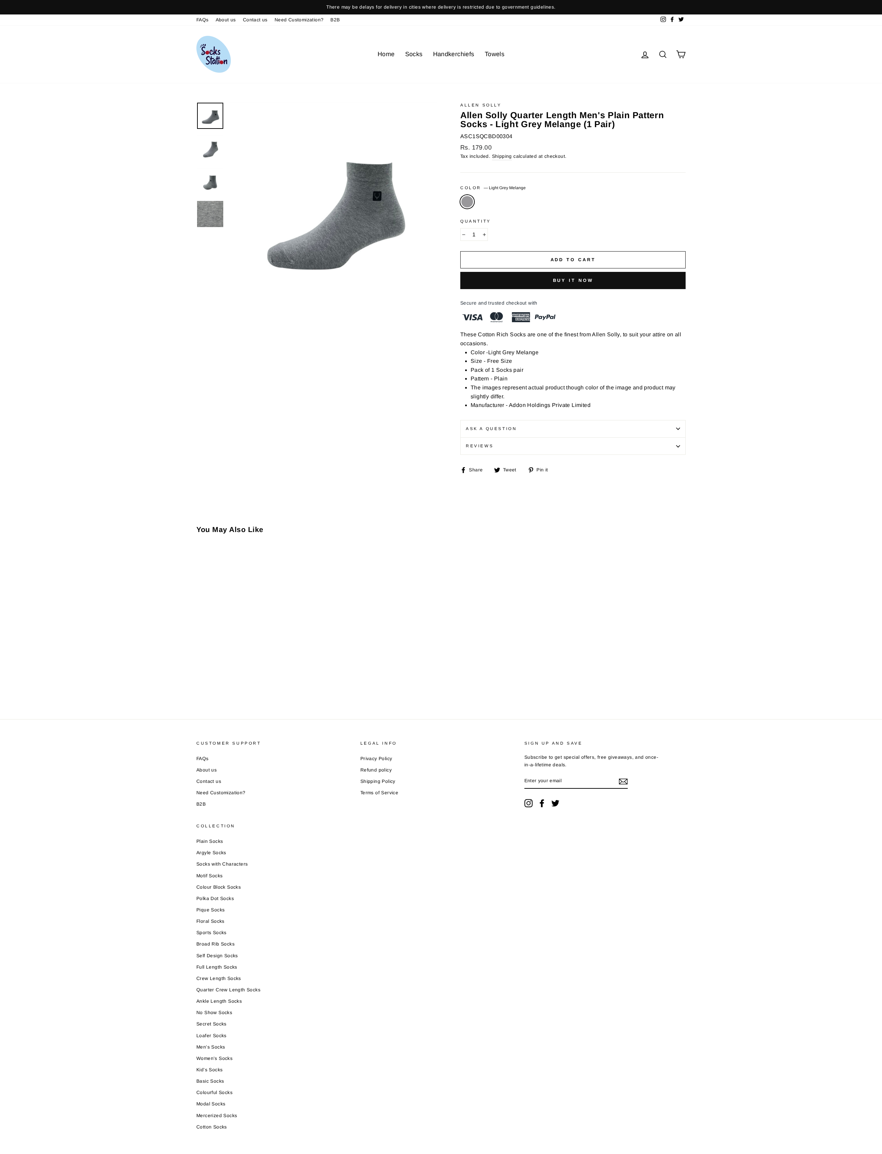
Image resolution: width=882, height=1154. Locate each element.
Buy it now (573, 280)
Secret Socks (211, 1024)
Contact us (255, 19)
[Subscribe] (623, 781)
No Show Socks (214, 1012)
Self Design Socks (217, 955)
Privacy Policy (376, 758)
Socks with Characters (222, 864)
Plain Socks (209, 841)
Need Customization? (299, 19)
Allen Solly (481, 105)
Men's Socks (210, 1047)
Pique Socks (210, 909)
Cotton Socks (211, 1127)
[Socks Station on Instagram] (528, 803)
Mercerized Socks (216, 1115)
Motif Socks (209, 875)
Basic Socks (210, 1081)
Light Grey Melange (467, 202)
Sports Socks (211, 932)
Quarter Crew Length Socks (228, 989)
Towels (494, 54)
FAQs (202, 19)
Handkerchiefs (453, 54)
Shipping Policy (378, 781)
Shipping (502, 156)
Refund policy (376, 770)
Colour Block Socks (218, 887)
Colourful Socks (214, 1092)
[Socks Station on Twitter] (555, 803)
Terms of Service (379, 792)
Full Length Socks (216, 967)
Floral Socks (210, 921)
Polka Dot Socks (215, 898)
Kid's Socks (209, 1069)
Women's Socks (214, 1058)
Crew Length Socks (218, 978)
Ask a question (491, 428)
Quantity (475, 221)
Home (386, 54)
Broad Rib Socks (215, 944)
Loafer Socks (211, 1035)
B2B (335, 19)
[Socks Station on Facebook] (542, 803)
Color (493, 187)
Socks (414, 54)
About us (226, 19)
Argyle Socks (211, 852)
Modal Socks (210, 1103)
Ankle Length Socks (219, 1001)
